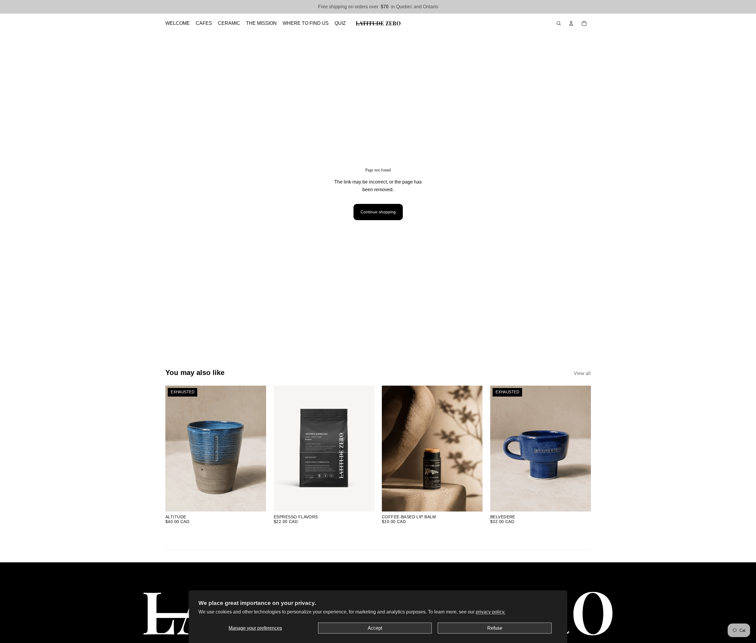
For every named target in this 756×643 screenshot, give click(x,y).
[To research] (558, 23)
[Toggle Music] (743, 385)
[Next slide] (257, 448)
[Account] (571, 23)
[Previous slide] (174, 448)
